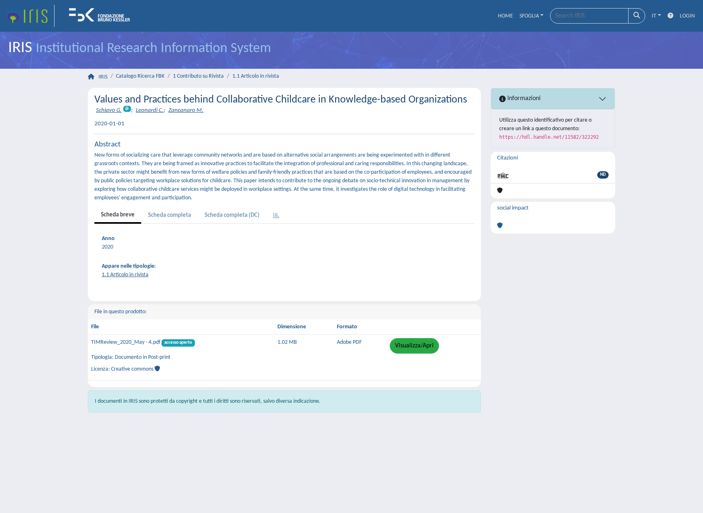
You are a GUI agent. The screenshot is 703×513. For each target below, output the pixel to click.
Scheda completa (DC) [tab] (232, 215)
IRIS (102, 77)
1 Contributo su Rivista (198, 76)
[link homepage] (30, 16)
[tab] (276, 216)
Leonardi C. (150, 110)
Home (505, 16)
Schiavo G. (109, 110)
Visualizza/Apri (414, 346)
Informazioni (523, 98)
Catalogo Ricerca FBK (140, 76)
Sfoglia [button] (529, 16)
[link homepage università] (102, 16)
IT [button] (654, 16)
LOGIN (687, 16)
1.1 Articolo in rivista (255, 76)
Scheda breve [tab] (118, 215)
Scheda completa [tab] (169, 215)
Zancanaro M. (185, 110)
